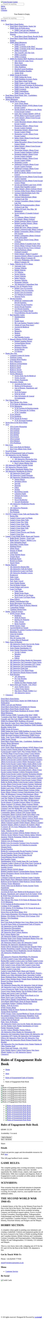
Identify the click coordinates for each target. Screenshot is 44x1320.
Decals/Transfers (16, 299)
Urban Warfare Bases (17, 555)
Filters (16, 488)
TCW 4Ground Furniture (23, 420)
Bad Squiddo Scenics (22, 337)
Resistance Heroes (21, 347)
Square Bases (15, 563)
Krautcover (14, 575)
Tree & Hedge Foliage (18, 585)
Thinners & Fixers (20, 496)
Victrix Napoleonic (21, 380)
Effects (16, 658)
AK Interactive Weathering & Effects (18, 471)
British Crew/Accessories (23, 288)
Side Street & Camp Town (23, 61)
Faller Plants (18, 591)
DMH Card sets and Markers (24, 30)
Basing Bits (14, 516)
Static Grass (14, 577)
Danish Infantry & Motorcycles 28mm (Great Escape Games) (28, 111)
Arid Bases (14, 553)
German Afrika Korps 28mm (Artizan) (28, 191)
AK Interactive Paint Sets (19, 668)
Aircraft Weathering (21, 502)
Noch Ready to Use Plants (23, 595)
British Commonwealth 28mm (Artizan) (28, 229)
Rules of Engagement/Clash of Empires (19, 453)
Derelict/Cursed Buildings (23, 69)
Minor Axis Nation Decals (23, 311)
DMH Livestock (20, 57)
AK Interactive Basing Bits (19, 567)
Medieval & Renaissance (23, 386)
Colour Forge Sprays (21, 689)
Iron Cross (9, 445)
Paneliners (18, 498)
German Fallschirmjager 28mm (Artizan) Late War (25, 198)
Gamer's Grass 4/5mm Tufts (20, 526)
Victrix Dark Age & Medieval (25, 376)
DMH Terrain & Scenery (19, 75)
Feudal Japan (19, 321)
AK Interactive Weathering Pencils (22, 504)
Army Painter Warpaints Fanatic (21, 650)
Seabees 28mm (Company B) (24, 258)
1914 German (15, 439)
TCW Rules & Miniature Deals (21, 404)
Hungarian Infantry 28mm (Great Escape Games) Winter (26, 131)
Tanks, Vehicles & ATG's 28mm (21, 264)
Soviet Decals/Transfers (22, 307)
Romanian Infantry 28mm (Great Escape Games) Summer (26, 155)
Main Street (18, 63)
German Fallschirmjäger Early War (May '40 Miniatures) (26, 194)
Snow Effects (15, 579)
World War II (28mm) (17, 101)
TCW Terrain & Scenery (19, 418)
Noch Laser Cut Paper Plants (24, 597)
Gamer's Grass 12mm (17, 530)
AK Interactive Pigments (19, 508)
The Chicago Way (11, 400)
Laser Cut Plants (16, 589)
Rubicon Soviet (15, 366)
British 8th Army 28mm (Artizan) (26, 227)
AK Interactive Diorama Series (16, 467)
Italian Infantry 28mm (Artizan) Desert (28, 189)
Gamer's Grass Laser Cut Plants (21, 518)
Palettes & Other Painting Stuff (25, 683)
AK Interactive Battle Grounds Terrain (19, 465)
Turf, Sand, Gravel (16, 581)
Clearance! (9, 695)
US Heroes (18, 351)
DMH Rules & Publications (20, 28)
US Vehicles (18, 272)
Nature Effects (19, 479)
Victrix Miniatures (16, 374)
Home (7, 1069)
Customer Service (11, 1271)
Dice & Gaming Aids (17, 638)
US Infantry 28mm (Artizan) (24, 219)
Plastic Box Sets (11, 353)
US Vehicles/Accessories (23, 294)
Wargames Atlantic (16, 382)
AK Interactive (19, 676)
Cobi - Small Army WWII (26, 1311)
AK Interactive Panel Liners (20, 473)
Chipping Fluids (20, 494)
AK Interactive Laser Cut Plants (21, 571)
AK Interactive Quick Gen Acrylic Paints (24, 644)
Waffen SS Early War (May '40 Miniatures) (23, 800)
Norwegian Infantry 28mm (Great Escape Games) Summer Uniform (26, 151)
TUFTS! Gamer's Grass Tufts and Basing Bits (21, 514)
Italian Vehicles (19, 278)
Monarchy (18, 331)
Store (7, 1074)
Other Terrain (19, 622)
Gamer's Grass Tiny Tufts (19, 522)
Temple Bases (15, 557)
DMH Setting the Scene (22, 77)
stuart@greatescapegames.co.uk (12, 1263)
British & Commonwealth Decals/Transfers (23, 302)
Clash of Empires (19, 1297)
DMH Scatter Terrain (22, 93)
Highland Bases (15, 546)
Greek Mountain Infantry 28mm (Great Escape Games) (20, 757)
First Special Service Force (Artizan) (27, 248)
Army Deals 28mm (21, 103)
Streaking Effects (20, 481)
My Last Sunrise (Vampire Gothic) (26, 323)
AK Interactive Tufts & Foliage (21, 569)
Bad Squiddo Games (17, 315)
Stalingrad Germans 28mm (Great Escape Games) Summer (26, 165)
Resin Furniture (19, 624)
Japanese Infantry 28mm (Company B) (28, 256)
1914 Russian (15, 429)
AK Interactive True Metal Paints (22, 670)
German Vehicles (20, 268)
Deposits (17, 485)
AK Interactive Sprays (22, 693)
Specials (17, 483)
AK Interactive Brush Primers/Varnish (23, 672)
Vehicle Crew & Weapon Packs (21, 286)
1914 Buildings (15, 443)
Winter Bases (14, 548)
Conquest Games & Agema (19, 355)
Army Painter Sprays (21, 687)
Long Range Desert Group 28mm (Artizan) (20, 815)
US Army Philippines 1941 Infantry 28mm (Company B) (27, 261)
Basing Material (11, 565)
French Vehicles (20, 276)
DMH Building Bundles (23, 71)
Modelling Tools (16, 632)
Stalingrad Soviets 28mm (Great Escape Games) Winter (21, 785)
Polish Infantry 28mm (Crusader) (26, 254)
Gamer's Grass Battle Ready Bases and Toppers (22, 536)
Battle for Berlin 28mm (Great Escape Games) (17, 782)
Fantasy (17, 329)
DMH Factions (19, 44)
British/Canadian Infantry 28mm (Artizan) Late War (25, 224)
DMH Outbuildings (21, 91)
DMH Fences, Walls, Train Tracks (26, 87)
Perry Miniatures (16, 362)
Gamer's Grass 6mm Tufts (19, 528)
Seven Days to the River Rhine (16, 422)
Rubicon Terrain (16, 370)
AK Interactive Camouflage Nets (26, 284)
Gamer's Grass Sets (17, 534)
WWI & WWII (19, 394)
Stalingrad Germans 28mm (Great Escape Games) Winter (26, 169)
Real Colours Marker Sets (23, 463)
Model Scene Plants (21, 593)
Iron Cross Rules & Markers (20, 447)
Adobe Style (18, 73)
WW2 (16, 319)
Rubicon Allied (15, 368)
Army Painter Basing (17, 583)
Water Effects (15, 599)
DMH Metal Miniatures (18, 42)
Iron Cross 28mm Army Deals (20, 449)
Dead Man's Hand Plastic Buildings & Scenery (17, 711)
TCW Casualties (20, 412)
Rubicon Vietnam (16, 372)
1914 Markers (15, 441)
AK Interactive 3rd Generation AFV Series (25, 664)
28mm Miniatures (11, 99)
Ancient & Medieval (21, 327)
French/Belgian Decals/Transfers (26, 313)
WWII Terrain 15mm (17, 626)
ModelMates (14, 510)
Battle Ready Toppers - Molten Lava (23, 540)
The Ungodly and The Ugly (24, 53)
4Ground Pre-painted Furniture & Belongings (26, 630)
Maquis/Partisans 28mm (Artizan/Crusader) (22, 251)
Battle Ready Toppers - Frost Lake (22, 538)
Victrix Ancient (19, 378)
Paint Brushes (15, 674)
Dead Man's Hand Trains (23, 81)
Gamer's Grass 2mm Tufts (19, 524)
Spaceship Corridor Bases (19, 544)
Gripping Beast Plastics (18, 359)
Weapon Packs (19, 296)
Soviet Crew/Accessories (23, 292)
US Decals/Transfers (21, 309)
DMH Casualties (20, 55)
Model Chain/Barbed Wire (19, 601)
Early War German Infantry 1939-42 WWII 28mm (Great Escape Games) (27, 115)
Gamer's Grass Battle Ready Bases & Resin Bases (21, 1307)
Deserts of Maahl (16, 551)
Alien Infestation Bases (18, 542)
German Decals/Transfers (23, 305)
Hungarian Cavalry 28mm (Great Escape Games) (21, 763)
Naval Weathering (20, 500)
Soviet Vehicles (19, 274)
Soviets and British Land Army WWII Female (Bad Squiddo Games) (28, 186)
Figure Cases (14, 636)
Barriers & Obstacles (21, 620)
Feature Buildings (20, 65)
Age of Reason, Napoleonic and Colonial (21, 893)
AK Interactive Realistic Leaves (21, 573)
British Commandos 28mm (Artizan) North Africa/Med (18, 813)
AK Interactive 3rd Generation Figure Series (26, 662)
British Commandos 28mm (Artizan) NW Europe (18, 811)
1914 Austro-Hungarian (18, 427)
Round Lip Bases (16, 561)
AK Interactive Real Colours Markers (23, 461)
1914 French (14, 437)
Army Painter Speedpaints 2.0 (20, 648)
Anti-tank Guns (19, 266)
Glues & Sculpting (16, 634)
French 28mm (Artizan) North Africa (27, 246)
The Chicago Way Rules (18, 402)
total (38, 1317)
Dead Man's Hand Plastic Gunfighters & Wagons (18, 707)
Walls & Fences (20, 618)
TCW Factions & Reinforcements (26, 408)
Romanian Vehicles (21, 282)
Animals (17, 335)
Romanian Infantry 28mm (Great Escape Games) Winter (26, 159)
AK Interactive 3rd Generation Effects (23, 666)
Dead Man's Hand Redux (14, 24)
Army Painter (19, 681)
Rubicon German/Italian (18, 364)
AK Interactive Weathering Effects (22, 477)
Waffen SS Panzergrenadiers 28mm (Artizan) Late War (27, 206)
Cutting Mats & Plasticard (19, 640)
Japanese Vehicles (20, 280)
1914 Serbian (14, 431)
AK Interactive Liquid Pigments (21, 475)
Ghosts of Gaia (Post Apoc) (24, 325)
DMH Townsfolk (20, 51)
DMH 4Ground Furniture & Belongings (28, 85)
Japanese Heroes (20, 345)
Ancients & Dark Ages (22, 384)
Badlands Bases (15, 559)
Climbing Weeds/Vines (18, 609)
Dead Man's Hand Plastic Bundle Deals (28, 36)
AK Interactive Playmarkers (20, 457)
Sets (15, 506)
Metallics (17, 654)
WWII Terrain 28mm (17, 614)
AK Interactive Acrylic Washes (21, 646)
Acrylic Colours (20, 652)
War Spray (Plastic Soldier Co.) (25, 691)
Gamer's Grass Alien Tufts (19, 520)
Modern (17, 333)
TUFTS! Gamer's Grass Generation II (26, 1305)
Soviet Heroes (19, 349)
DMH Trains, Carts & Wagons (25, 83)
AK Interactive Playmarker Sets (25, 459)
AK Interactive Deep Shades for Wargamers (25, 660)
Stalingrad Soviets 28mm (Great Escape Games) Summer (21, 783)
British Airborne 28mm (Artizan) (26, 221)
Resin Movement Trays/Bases (20, 603)
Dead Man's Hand (32, 1291)
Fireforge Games (16, 357)
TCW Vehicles (15, 414)
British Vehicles (20, 270)
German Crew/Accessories (24, 290)
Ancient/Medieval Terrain (19, 628)
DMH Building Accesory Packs (25, 79)
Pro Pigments (14, 512)
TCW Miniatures (16, 406)
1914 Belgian (15, 433)
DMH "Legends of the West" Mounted (28, 49)
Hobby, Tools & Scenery (14, 611)
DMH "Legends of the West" (24, 47)
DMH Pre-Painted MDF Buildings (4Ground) (26, 59)
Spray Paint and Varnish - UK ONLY (23, 685)
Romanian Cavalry (21, 162)
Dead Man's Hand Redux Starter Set (23, 26)
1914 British (14, 435)
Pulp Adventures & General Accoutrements (24, 397)
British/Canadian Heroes (23, 341)
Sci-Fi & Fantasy (20, 392)
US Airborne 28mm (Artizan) (24, 217)
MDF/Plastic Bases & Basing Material (23, 605)
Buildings (17, 616)
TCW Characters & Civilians (24, 410)
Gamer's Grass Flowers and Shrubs (22, 532)
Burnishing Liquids (21, 492)
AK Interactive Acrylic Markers (16, 455)
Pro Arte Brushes (20, 679)
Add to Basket (6, 1137)
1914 (7, 425)
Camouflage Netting (17, 607)
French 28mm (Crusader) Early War (27, 244)
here (6, 1154)
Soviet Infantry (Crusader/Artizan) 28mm (15, 802)
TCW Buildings (15, 416)
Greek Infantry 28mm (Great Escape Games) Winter (20, 755)
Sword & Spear (10, 451)
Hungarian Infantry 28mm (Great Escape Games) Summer (26, 127)
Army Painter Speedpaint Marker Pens (19, 469)
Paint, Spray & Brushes (13, 642)
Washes (17, 490)
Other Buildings (20, 67)
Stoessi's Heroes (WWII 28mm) (21, 339)
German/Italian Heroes (22, 343)
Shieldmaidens (19, 317)
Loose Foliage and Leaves (19, 587)
